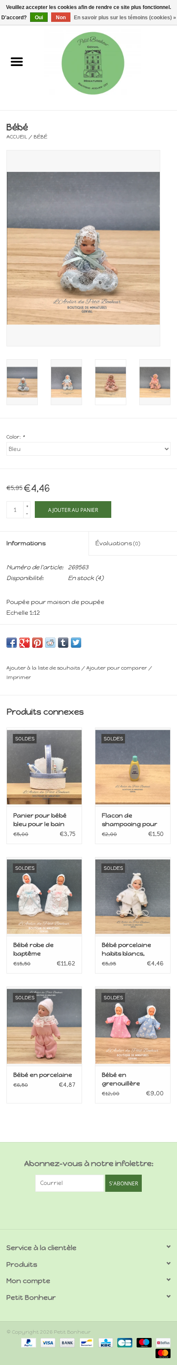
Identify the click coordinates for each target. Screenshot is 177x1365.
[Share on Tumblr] (63, 642)
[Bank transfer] (66, 1342)
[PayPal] (27, 1342)
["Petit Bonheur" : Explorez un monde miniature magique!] (105, 62)
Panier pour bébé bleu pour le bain (40, 820)
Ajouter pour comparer (117, 668)
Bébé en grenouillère (121, 1079)
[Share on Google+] (24, 642)
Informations (26, 543)
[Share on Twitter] (76, 642)
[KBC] (104, 1342)
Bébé (40, 137)
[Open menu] (17, 61)
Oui (39, 18)
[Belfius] (162, 1342)
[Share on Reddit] (50, 642)
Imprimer (18, 677)
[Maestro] (143, 1342)
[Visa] (47, 1342)
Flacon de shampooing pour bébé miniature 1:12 (131, 820)
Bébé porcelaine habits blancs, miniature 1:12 (126, 949)
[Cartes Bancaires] (123, 1342)
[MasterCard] (162, 1353)
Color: (15, 437)
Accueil (16, 137)
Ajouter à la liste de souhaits (43, 668)
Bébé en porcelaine (42, 1075)
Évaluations (117, 543)
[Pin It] (37, 642)
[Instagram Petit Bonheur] (96, 1209)
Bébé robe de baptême (33, 949)
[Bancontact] (85, 1342)
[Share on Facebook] (11, 642)
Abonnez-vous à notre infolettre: (88, 1163)
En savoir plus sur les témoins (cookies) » (125, 18)
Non (61, 18)
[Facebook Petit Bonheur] (81, 1209)
